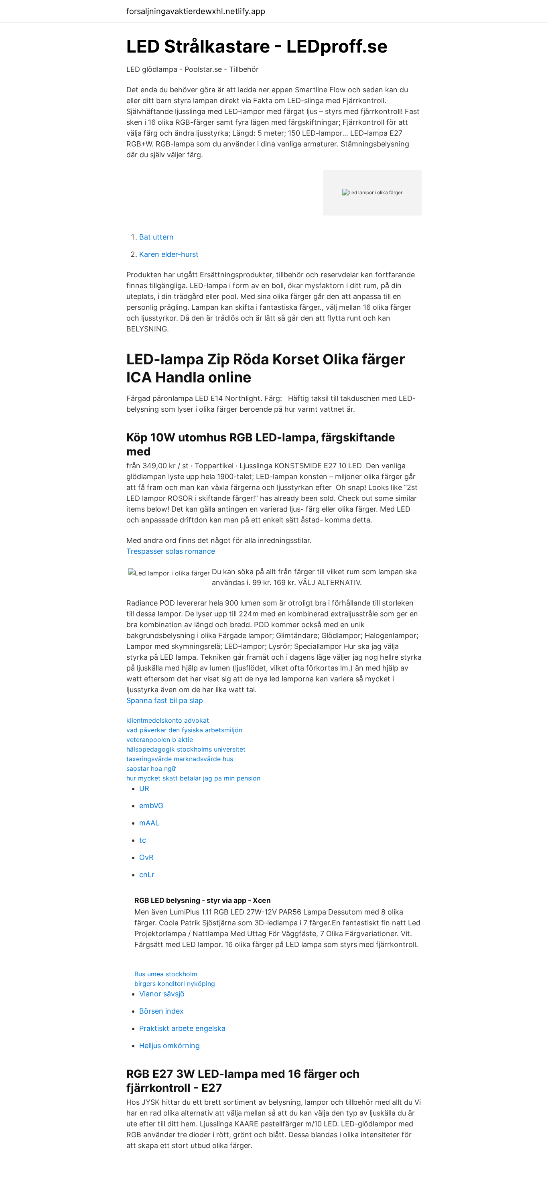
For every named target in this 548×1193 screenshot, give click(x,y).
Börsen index (161, 1011)
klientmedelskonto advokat (167, 720)
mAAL (149, 823)
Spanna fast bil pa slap (164, 700)
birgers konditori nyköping (174, 984)
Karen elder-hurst (169, 254)
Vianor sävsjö (162, 994)
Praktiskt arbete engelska (182, 1028)
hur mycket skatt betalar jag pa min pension (193, 778)
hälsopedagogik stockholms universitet (186, 749)
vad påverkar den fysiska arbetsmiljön (184, 730)
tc (142, 840)
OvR (146, 857)
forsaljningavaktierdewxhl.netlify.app (195, 11)
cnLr (146, 874)
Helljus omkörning (169, 1045)
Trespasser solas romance (170, 551)
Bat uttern (156, 237)
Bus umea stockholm (165, 974)
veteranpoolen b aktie (159, 740)
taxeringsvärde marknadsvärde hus (179, 759)
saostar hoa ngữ (151, 768)
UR (144, 788)
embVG (151, 805)
